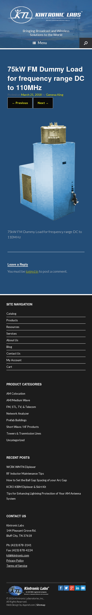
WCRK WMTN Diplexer (21, 467)
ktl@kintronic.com (17, 555)
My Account (13, 360)
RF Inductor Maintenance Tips (25, 473)
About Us (12, 340)
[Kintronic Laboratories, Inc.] (46, 15)
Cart (9, 366)
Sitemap (40, 604)
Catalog (11, 313)
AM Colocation (15, 393)
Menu (42, 43)
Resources (12, 327)
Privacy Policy (15, 560)
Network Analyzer (17, 413)
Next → (43, 103)
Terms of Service (16, 565)
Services (11, 333)
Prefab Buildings (16, 420)
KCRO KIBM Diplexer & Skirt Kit (26, 487)
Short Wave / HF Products (22, 427)
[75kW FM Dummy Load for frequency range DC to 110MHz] (46, 223)
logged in (32, 271)
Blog (9, 347)
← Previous (20, 103)
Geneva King (54, 94)
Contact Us (13, 353)
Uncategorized (15, 440)
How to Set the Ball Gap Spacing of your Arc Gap (36, 480)
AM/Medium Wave (18, 400)
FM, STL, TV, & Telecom (21, 407)
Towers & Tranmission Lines (23, 433)
